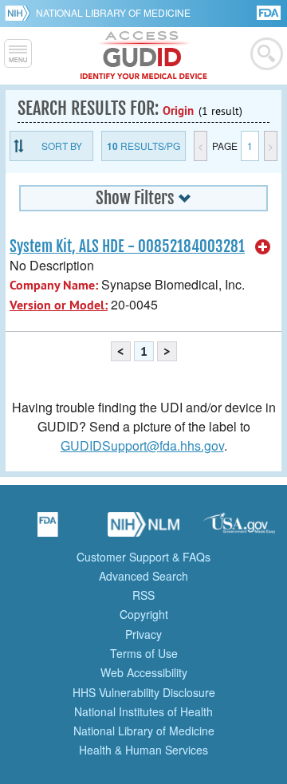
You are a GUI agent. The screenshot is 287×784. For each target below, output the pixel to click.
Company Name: (54, 285)
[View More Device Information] (263, 247)
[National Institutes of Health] (20, 13)
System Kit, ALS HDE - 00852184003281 (127, 246)
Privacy (143, 634)
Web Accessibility (143, 672)
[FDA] (270, 11)
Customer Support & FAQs (143, 557)
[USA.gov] (239, 529)
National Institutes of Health (143, 711)
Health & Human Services (143, 750)
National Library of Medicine (113, 12)
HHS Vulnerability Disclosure (144, 692)
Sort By (61, 145)
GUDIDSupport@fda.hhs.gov (142, 445)
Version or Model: (59, 305)
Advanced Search (143, 576)
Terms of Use (144, 653)
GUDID (144, 56)
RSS (143, 595)
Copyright (144, 614)
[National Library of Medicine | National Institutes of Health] (143, 529)
